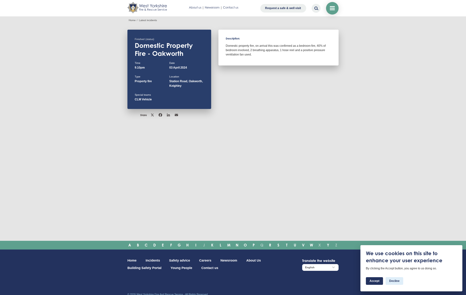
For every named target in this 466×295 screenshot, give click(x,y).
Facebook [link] (161, 115)
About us (195, 7)
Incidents (153, 260)
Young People (181, 268)
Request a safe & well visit (283, 8)
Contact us (230, 7)
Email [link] (177, 115)
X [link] (153, 115)
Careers (205, 260)
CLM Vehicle (143, 99)
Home (132, 20)
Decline (394, 280)
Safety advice (179, 260)
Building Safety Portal (144, 268)
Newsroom (212, 7)
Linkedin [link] (169, 115)
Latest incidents (148, 20)
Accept (374, 280)
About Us (253, 260)
